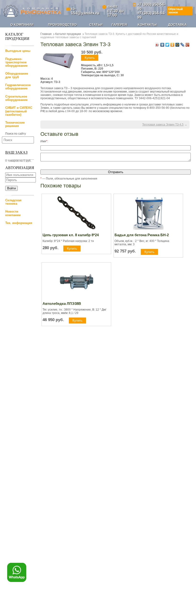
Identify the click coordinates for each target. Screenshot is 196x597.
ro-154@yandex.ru (85, 11)
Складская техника (13, 201)
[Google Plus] (187, 45)
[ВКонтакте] (162, 45)
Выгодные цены (17, 51)
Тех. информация (18, 223)
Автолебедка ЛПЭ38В (62, 303)
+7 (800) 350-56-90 (151, 6)
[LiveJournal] (182, 45)
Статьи (96, 25)
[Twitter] (167, 45)
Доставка (177, 25)
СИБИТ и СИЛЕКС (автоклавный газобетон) (18, 111)
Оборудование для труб (16, 75)
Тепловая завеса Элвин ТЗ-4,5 (163, 124)
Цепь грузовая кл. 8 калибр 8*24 (71, 235)
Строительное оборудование (16, 98)
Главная (46, 34)
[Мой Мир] (177, 45)
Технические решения (15, 124)
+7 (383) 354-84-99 (151, 15)
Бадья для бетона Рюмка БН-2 (141, 235)
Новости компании (13, 213)
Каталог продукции (68, 34)
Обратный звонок (175, 10)
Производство (62, 25)
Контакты (147, 25)
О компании (21, 25)
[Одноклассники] (172, 45)
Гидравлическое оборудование (18, 86)
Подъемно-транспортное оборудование (16, 62)
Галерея (119, 25)
